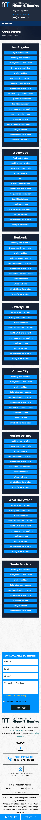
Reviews (30, 789)
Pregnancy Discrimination (20, 99)
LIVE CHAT (10, 817)
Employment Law (20, 73)
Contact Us (20, 793)
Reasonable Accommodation (20, 109)
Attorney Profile (23, 785)
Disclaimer (7, 695)
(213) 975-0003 (20, 17)
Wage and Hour (20, 129)
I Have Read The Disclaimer (17, 701)
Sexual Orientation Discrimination (20, 124)
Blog (23, 789)
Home (11, 785)
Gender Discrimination (20, 83)
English (16, 10)
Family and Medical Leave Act (20, 263)
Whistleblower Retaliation (20, 135)
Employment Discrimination (20, 63)
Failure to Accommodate (20, 258)
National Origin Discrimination (20, 93)
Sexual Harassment (20, 119)
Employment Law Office (20, 68)
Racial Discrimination (20, 104)
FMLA (20, 178)
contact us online (16, 730)
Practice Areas (13, 789)
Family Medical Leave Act (20, 78)
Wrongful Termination (20, 140)
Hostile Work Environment (20, 88)
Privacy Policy (20, 695)
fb (20, 748)
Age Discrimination (20, 52)
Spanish (24, 10)
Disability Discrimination (20, 58)
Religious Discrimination (20, 114)
